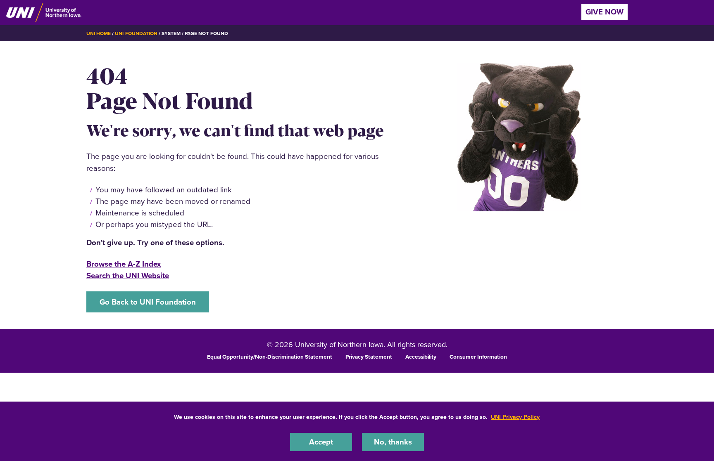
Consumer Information (478, 356)
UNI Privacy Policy (515, 417)
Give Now (604, 11)
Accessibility (420, 356)
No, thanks (393, 441)
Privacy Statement (368, 356)
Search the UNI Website (127, 275)
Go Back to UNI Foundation (148, 301)
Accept (321, 441)
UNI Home (98, 33)
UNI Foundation (136, 33)
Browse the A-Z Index (123, 264)
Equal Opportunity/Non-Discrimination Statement (269, 356)
